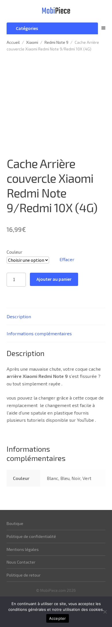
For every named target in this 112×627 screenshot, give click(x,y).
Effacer (66, 259)
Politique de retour (23, 575)
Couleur (14, 252)
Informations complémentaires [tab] (39, 333)
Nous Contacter (21, 562)
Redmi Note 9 (56, 42)
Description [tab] (19, 316)
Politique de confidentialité (31, 536)
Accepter (57, 618)
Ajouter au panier (54, 279)
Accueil (13, 42)
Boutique (15, 523)
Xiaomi (32, 42)
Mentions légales (23, 549)
